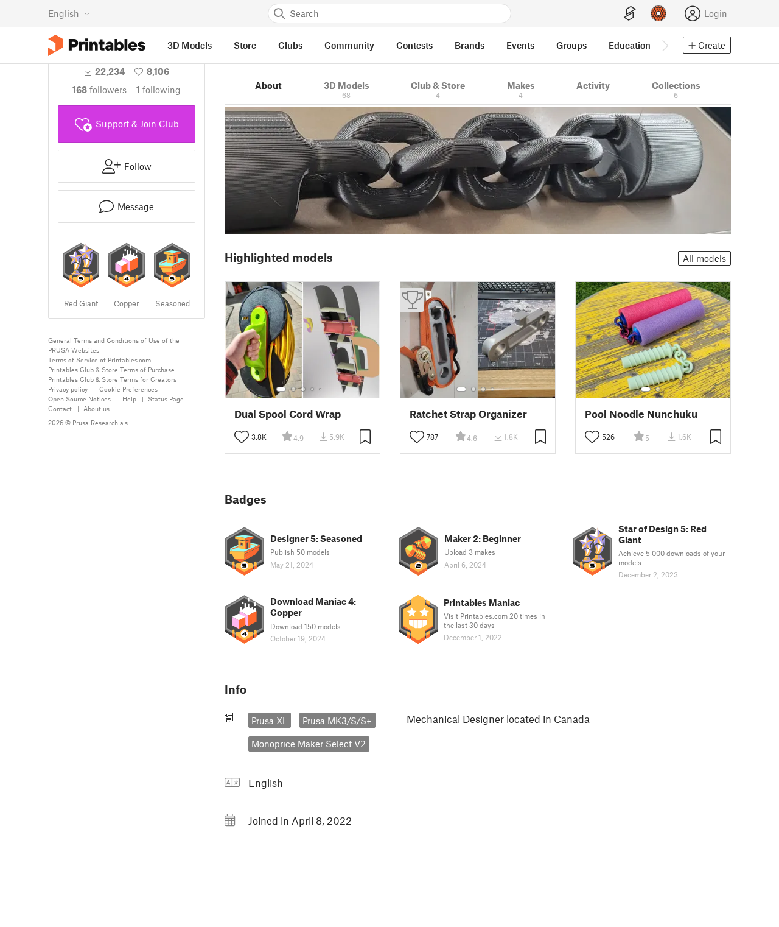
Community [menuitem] (349, 45)
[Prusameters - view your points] (658, 13)
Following (158, 89)
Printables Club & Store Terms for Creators (112, 379)
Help (129, 399)
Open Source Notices (79, 399)
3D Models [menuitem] (189, 45)
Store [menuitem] (245, 45)
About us (96, 408)
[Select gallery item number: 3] (303, 389)
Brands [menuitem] (469, 45)
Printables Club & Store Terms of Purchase (111, 369)
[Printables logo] (96, 45)
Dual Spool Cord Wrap (287, 414)
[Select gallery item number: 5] (321, 389)
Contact (60, 408)
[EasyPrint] (630, 13)
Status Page (166, 399)
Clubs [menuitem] (290, 45)
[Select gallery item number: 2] (293, 389)
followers (99, 89)
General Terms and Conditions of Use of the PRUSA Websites (114, 345)
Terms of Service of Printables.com (99, 360)
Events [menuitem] (520, 45)
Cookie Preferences (128, 389)
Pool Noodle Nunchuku (641, 414)
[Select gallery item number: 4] (312, 389)
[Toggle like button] (241, 436)
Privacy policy (68, 389)
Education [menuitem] (630, 45)
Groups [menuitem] (571, 45)
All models (704, 258)
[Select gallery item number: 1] (281, 389)
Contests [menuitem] (414, 45)
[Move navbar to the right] (664, 45)
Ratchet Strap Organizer (468, 414)
